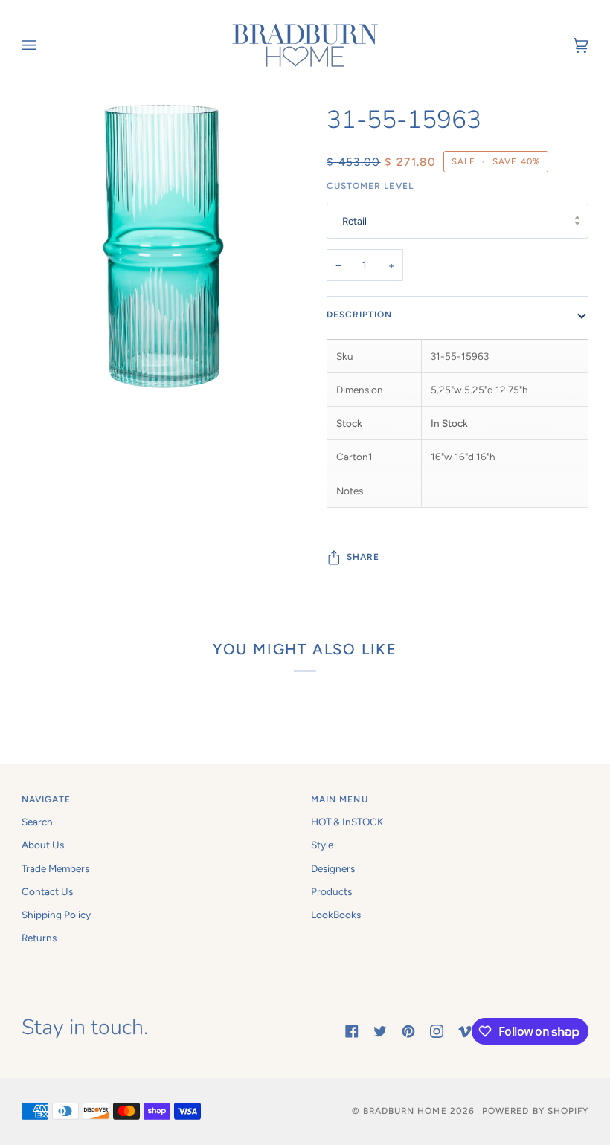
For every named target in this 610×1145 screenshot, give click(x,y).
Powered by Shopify (535, 1111)
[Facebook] (352, 1031)
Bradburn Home (405, 1111)
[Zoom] (163, 317)
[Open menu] (44, 45)
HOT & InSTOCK (347, 822)
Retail (354, 221)
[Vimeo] (465, 1031)
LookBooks (336, 914)
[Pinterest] (408, 1031)
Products (331, 891)
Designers (333, 868)
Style (322, 845)
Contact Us (47, 891)
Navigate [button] (46, 799)
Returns (39, 938)
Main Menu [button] (339, 799)
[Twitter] (380, 1031)
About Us (43, 845)
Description (360, 314)
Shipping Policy (56, 914)
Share (363, 557)
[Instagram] (436, 1031)
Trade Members (55, 868)
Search (37, 822)
